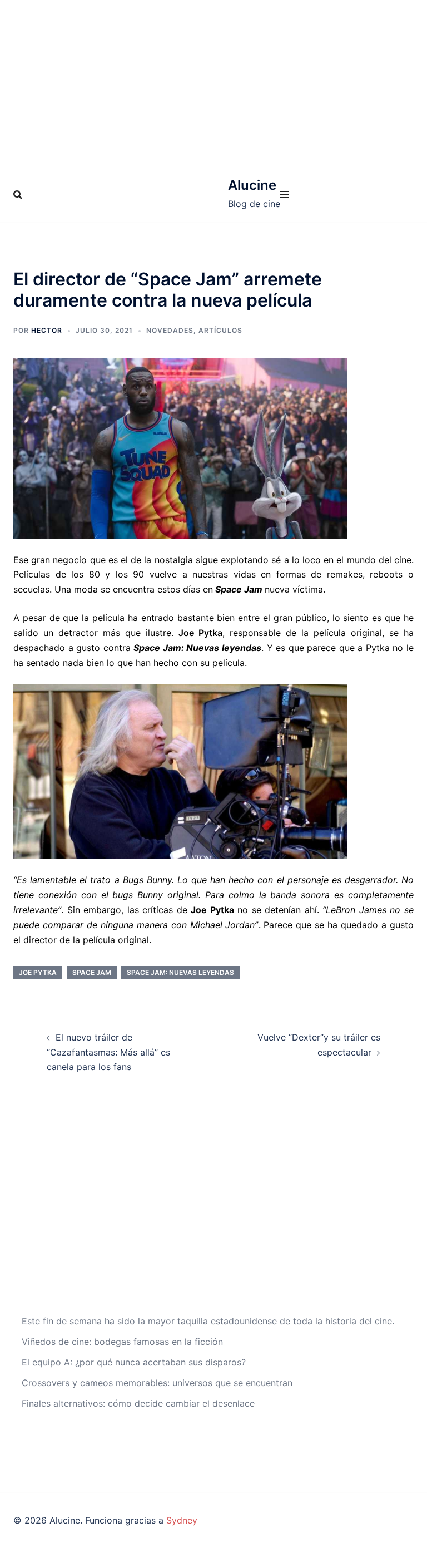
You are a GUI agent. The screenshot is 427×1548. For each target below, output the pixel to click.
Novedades (169, 330)
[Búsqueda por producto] (17, 194)
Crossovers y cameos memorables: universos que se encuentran (157, 1382)
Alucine (252, 185)
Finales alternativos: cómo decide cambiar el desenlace (138, 1403)
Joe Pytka (38, 972)
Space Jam (91, 972)
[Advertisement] (213, 83)
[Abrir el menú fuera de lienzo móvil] (284, 194)
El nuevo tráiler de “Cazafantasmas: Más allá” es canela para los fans (108, 1052)
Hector (46, 330)
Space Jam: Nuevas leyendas (180, 972)
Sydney (181, 1520)
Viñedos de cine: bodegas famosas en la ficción (122, 1341)
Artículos (220, 330)
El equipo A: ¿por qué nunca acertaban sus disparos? (134, 1362)
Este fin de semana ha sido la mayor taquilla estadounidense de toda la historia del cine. (208, 1321)
